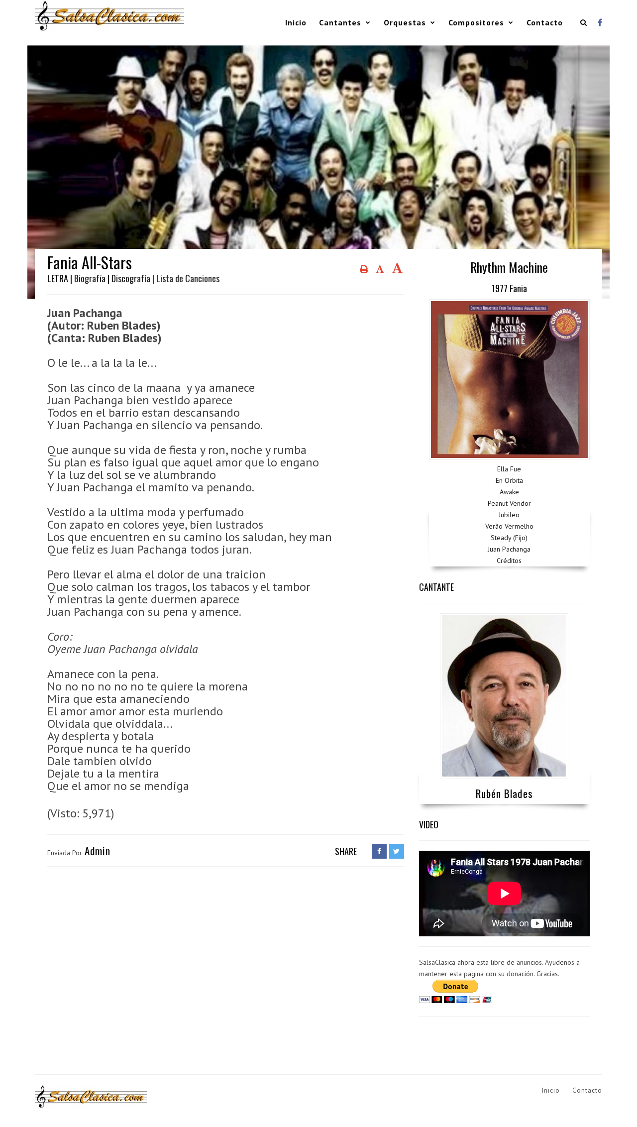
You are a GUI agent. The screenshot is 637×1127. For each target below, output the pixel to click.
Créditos (509, 560)
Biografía (90, 278)
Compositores (476, 22)
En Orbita (509, 480)
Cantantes (340, 22)
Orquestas (405, 22)
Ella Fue (509, 468)
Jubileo (509, 514)
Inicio (296, 22)
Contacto (545, 22)
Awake (509, 491)
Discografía (130, 278)
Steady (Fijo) (509, 537)
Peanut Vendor (509, 503)
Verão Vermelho (509, 526)
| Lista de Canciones (185, 278)
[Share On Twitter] (396, 851)
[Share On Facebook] (379, 851)
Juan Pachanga (509, 549)
